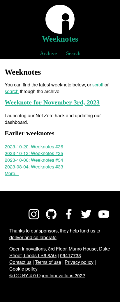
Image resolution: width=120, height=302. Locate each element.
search (12, 91)
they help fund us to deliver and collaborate (54, 234)
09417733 (70, 255)
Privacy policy (79, 262)
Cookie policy (23, 268)
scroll (97, 84)
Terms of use (48, 262)
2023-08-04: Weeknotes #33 (34, 166)
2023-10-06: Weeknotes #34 (34, 160)
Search (73, 53)
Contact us (20, 262)
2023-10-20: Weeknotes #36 (34, 146)
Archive (48, 53)
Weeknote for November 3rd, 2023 (52, 102)
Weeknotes (60, 39)
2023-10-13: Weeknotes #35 (34, 153)
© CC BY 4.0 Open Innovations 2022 (47, 275)
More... (12, 173)
